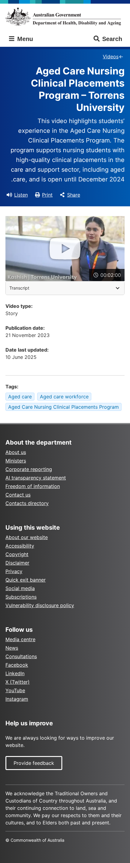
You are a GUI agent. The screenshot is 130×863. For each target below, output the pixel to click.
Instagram (16, 699)
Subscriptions (21, 597)
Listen (21, 195)
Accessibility (19, 546)
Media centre (20, 639)
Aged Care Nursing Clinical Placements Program (63, 407)
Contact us (18, 495)
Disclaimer (17, 563)
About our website (26, 537)
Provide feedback (34, 763)
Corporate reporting (28, 469)
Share (73, 195)
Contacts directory (27, 503)
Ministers (15, 461)
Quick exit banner (25, 580)
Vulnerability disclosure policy (39, 605)
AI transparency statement (35, 478)
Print (47, 195)
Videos (111, 56)
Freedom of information (32, 486)
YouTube (15, 690)
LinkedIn (14, 673)
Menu (24, 39)
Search (112, 39)
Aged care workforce (64, 397)
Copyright (16, 554)
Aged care (20, 397)
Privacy (13, 571)
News (11, 648)
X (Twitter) (17, 682)
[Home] (65, 16)
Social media (20, 588)
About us (15, 452)
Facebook (16, 665)
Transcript (19, 288)
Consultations (21, 656)
